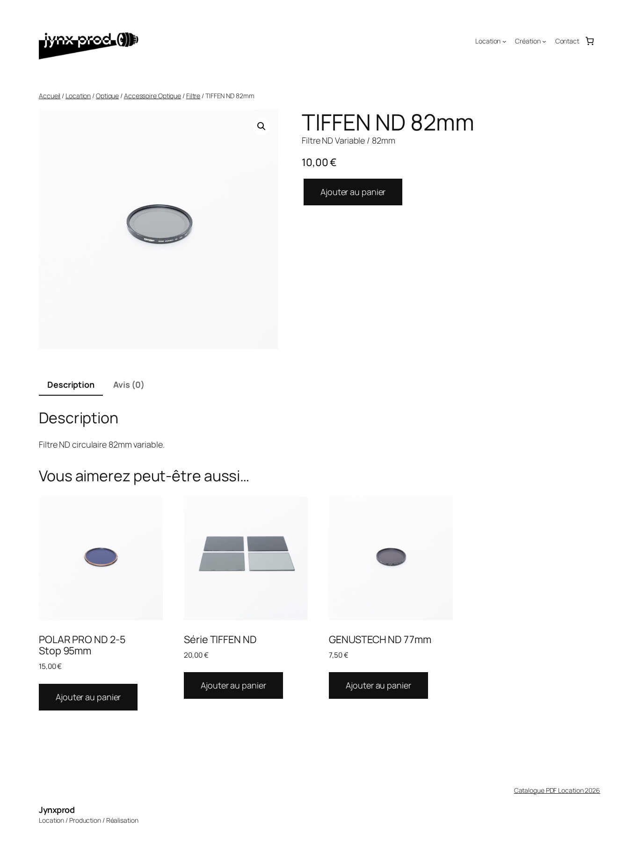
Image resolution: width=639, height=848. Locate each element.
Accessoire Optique (152, 95)
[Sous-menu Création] (544, 41)
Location (78, 95)
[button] (261, 126)
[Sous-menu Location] (504, 41)
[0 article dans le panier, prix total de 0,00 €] (589, 40)
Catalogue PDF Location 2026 (557, 790)
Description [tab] (70, 384)
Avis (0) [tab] (129, 384)
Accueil (49, 95)
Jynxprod (56, 809)
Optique (107, 95)
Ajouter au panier (352, 191)
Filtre (193, 95)
